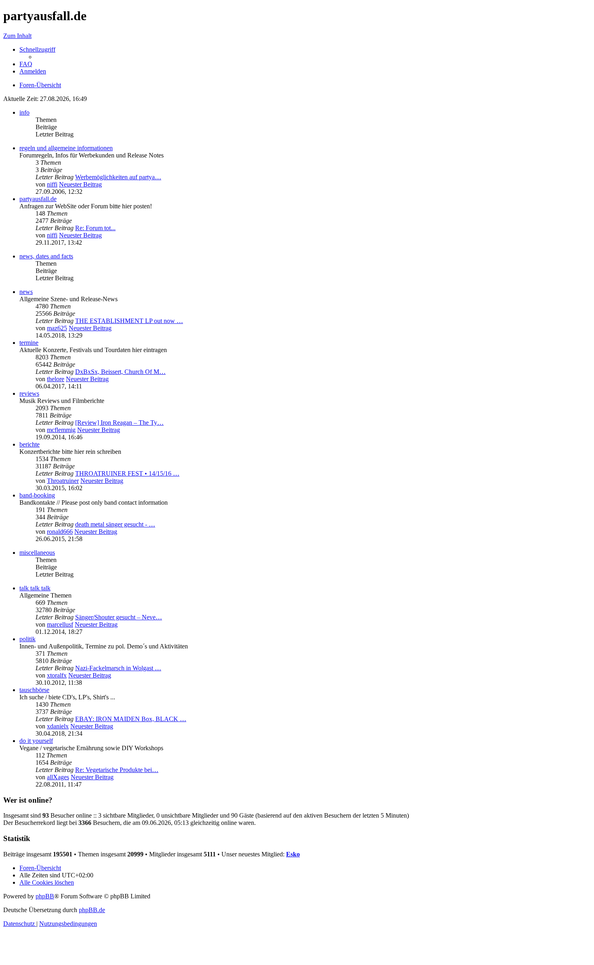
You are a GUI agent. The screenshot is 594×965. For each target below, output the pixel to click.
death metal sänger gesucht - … (115, 524)
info (24, 112)
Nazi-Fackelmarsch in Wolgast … (118, 668)
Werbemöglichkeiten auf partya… (118, 177)
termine (28, 342)
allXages (58, 777)
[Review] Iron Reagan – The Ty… (119, 422)
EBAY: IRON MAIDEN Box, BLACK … (130, 718)
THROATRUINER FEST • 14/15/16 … (127, 473)
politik (27, 639)
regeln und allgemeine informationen (66, 148)
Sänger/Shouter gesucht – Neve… (118, 617)
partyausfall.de (38, 198)
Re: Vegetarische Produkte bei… (116, 769)
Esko (293, 854)
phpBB (45, 896)
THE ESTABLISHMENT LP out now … (129, 320)
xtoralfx (57, 675)
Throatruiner (63, 480)
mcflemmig (61, 429)
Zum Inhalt (17, 35)
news (26, 291)
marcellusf (60, 624)
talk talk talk (35, 588)
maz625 (57, 328)
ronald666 (60, 531)
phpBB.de (92, 909)
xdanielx (58, 726)
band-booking (37, 495)
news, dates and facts (46, 256)
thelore (55, 379)
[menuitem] (25, 64)
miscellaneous (37, 552)
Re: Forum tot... (95, 227)
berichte (29, 444)
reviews (29, 393)
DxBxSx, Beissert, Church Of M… (120, 371)
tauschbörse (34, 689)
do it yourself (36, 740)
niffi (52, 184)
